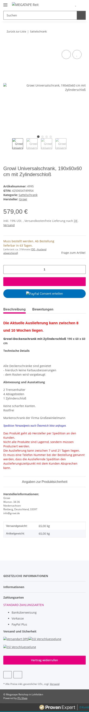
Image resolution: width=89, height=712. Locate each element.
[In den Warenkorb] (6, 44)
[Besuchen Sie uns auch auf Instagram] (17, 674)
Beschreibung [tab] (14, 309)
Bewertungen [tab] (42, 309)
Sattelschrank (28, 195)
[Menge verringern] (8, 269)
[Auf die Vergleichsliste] (66, 54)
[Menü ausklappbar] (5, 3)
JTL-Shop (22, 698)
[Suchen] (81, 15)
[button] (69, 4)
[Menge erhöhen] (81, 269)
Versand (9, 225)
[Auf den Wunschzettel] (77, 54)
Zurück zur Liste (16, 31)
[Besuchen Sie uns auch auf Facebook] (7, 674)
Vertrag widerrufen (44, 660)
